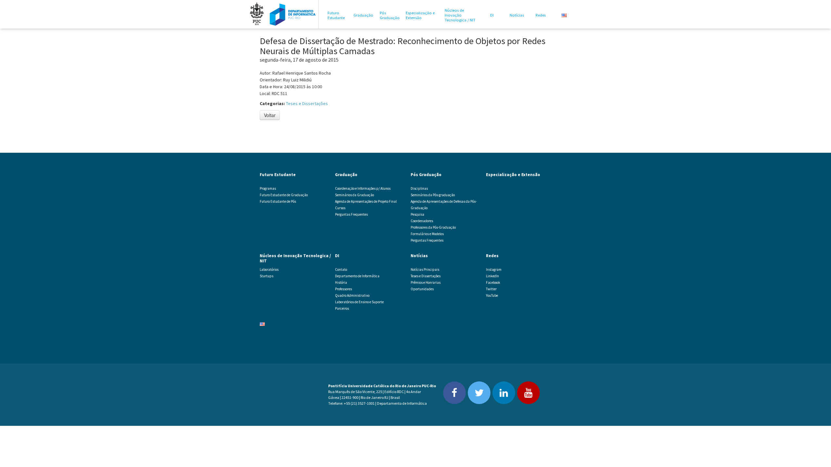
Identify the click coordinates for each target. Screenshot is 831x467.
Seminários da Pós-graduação (433, 195)
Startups (266, 276)
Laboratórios (269, 269)
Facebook (493, 282)
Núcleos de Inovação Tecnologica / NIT (460, 15)
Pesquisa (417, 214)
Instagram (494, 269)
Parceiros (342, 308)
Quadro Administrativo (352, 295)
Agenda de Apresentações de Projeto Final (366, 201)
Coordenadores (422, 221)
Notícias (517, 15)
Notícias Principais (425, 269)
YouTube (492, 295)
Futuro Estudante (336, 15)
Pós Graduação (390, 15)
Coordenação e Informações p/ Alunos (363, 188)
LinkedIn (492, 276)
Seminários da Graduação (354, 195)
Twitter (491, 289)
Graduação (363, 15)
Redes (541, 15)
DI (492, 15)
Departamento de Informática (357, 276)
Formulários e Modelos (427, 234)
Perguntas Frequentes (351, 214)
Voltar (270, 115)
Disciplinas (419, 188)
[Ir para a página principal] (293, 14)
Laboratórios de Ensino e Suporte (359, 302)
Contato (341, 269)
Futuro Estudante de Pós (278, 201)
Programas (268, 188)
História (341, 282)
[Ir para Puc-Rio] (257, 14)
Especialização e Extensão (420, 15)
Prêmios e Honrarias (425, 282)
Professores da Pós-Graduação (433, 227)
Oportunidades (422, 289)
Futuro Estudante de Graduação (284, 195)
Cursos (340, 208)
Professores (343, 289)
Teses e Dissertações (307, 103)
